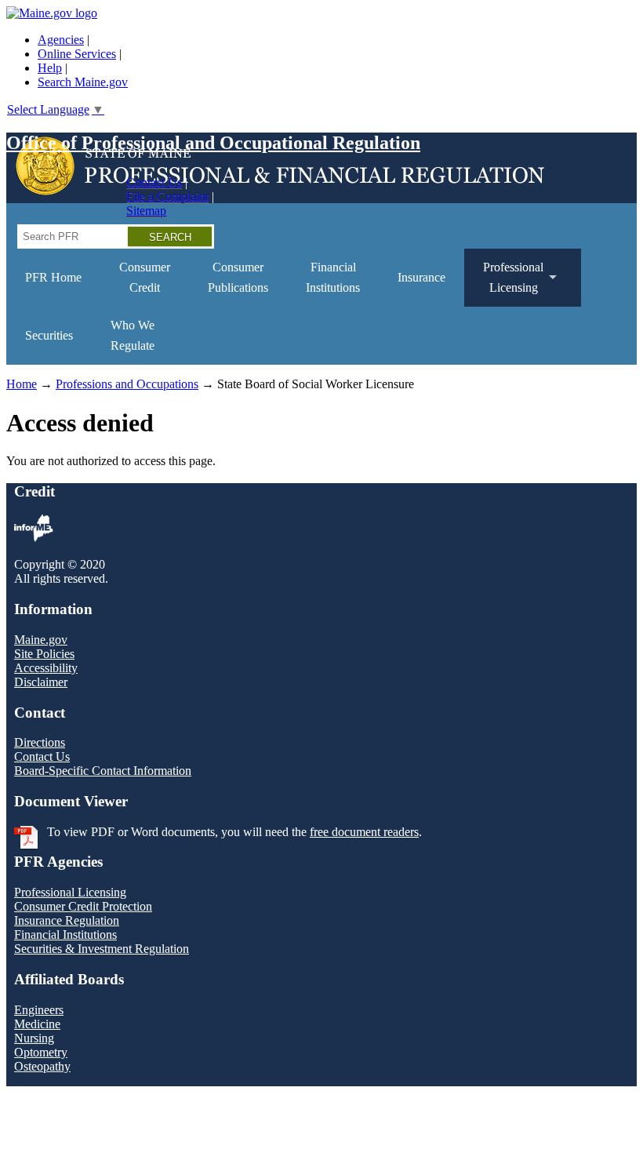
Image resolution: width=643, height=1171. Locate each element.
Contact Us (154, 182)
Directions (39, 742)
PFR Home (53, 277)
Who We (132, 335)
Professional (503, 283)
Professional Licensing (70, 892)
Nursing (34, 1038)
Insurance (421, 277)
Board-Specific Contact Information (102, 770)
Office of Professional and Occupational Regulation (213, 143)
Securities (49, 335)
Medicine (37, 1024)
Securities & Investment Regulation (101, 948)
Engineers (39, 1009)
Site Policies (44, 653)
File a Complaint (167, 196)
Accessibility (46, 668)
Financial (333, 277)
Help (50, 68)
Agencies (61, 39)
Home (21, 384)
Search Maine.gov (83, 82)
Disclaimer (40, 682)
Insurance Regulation (66, 920)
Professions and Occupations (127, 384)
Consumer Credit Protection (83, 906)
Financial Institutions (65, 934)
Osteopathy (42, 1066)
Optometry (40, 1052)
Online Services (77, 53)
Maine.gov (40, 639)
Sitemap (146, 210)
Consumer (144, 277)
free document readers (364, 831)
